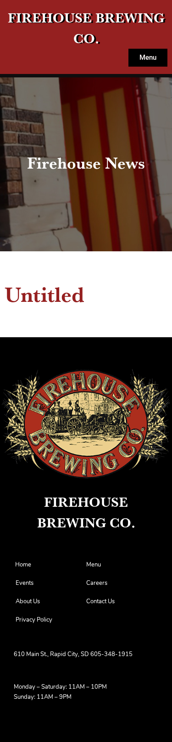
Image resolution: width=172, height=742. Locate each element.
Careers (96, 583)
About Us (28, 602)
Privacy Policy (34, 620)
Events (24, 583)
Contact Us (100, 602)
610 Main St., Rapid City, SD (51, 654)
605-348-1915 (111, 654)
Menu (93, 565)
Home (23, 565)
